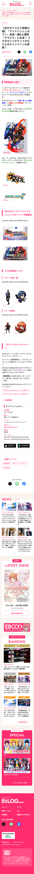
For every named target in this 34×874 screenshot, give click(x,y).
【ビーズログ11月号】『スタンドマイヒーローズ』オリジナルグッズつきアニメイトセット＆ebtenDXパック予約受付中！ (9, 518)
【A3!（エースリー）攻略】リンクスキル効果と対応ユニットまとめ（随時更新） (16, 668)
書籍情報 (4, 815)
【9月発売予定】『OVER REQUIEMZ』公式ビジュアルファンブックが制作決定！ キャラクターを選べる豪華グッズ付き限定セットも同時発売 (24, 713)
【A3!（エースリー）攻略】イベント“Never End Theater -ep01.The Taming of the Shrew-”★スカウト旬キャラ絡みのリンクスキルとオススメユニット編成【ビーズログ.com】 (10, 689)
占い (18, 811)
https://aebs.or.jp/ (23, 863)
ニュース (9, 10)
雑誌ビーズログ (6, 811)
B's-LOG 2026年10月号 (17, 605)
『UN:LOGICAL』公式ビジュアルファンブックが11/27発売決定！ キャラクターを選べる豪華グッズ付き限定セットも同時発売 (25, 519)
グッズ (19, 807)
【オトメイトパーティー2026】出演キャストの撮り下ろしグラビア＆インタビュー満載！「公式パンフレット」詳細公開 (9, 543)
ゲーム (14, 10)
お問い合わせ (5, 842)
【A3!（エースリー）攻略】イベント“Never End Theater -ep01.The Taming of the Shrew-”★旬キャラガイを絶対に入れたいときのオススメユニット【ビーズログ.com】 (25, 545)
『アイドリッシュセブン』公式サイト (15, 394)
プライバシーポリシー (19, 842)
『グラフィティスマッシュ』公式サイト (16, 390)
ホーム (3, 10)
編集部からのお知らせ (23, 815)
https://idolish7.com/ (11, 427)
